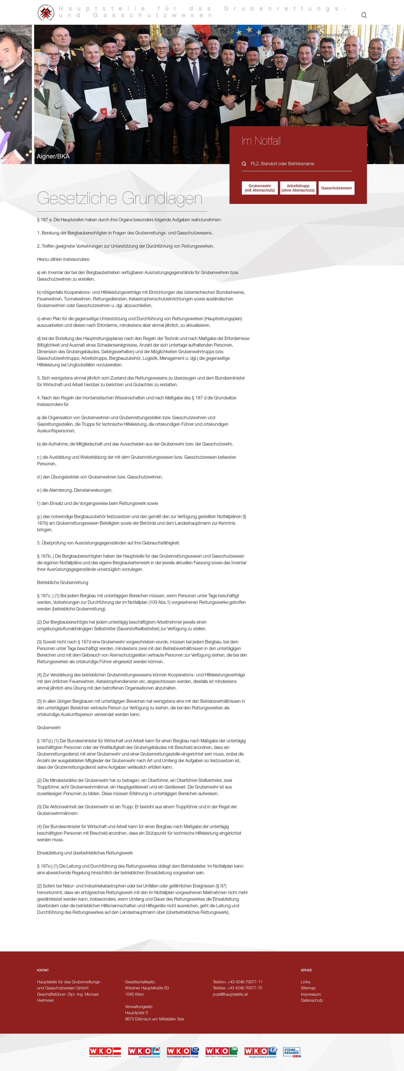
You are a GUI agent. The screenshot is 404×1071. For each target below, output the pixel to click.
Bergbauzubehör (334, 35)
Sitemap (308, 988)
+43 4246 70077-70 (244, 988)
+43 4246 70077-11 (245, 982)
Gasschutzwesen (336, 188)
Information (275, 35)
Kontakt (302, 35)
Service (306, 970)
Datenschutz (312, 1001)
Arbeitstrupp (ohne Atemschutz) (298, 188)
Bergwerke (217, 35)
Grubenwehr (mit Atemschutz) (260, 188)
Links (305, 982)
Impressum (311, 995)
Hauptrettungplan (181, 35)
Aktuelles (246, 35)
